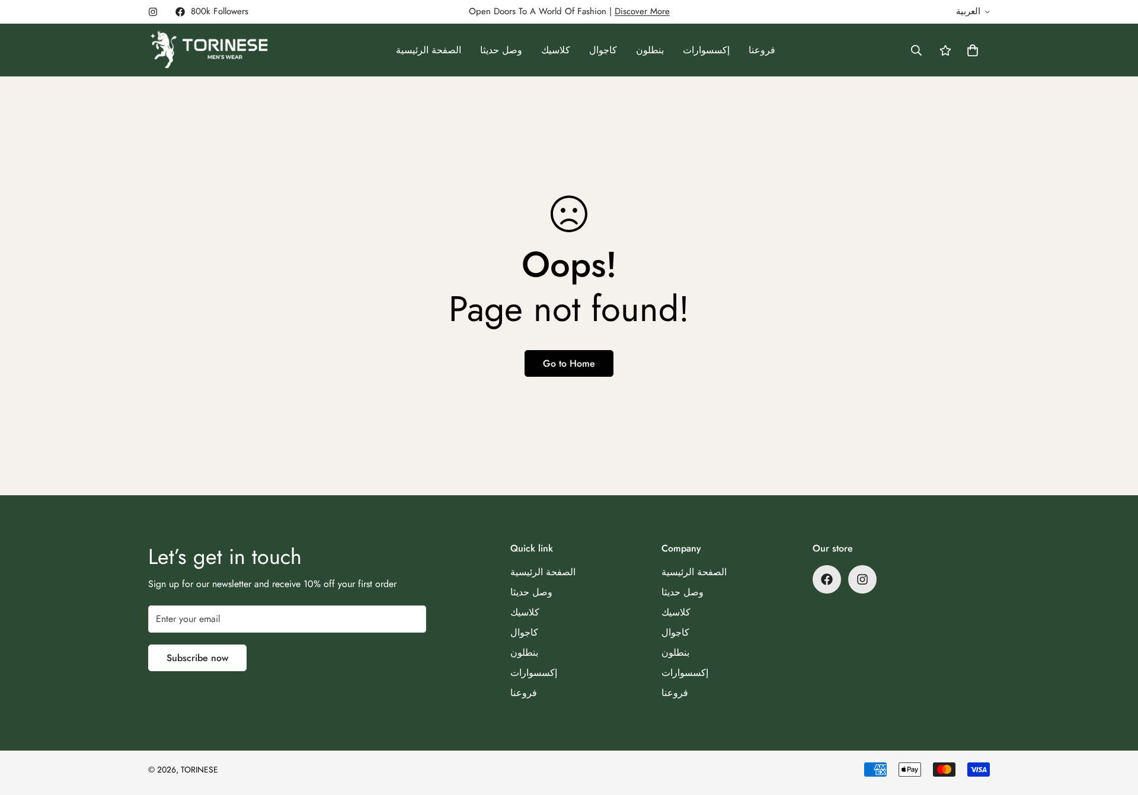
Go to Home (569, 363)
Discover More (642, 11)
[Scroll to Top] (1115, 730)
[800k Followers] (827, 579)
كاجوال (603, 50)
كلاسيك (555, 50)
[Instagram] (153, 12)
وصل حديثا (501, 50)
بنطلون (650, 50)
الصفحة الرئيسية (428, 50)
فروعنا (762, 50)
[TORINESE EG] (209, 50)
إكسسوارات (706, 50)
